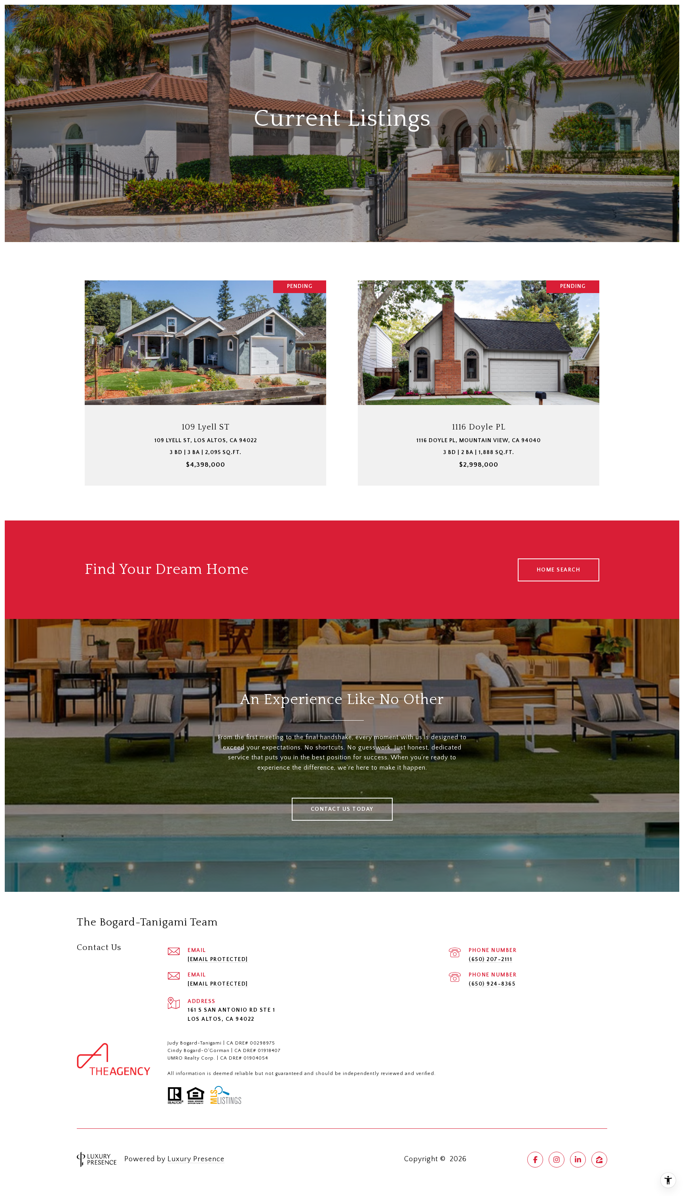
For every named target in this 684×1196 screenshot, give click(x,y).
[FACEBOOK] (535, 1160)
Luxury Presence (195, 1159)
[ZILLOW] (599, 1160)
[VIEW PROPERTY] (205, 372)
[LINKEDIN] (578, 1160)
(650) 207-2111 (490, 959)
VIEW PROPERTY (205, 379)
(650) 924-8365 (492, 984)
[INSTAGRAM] (556, 1160)
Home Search (559, 570)
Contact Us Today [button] (342, 809)
